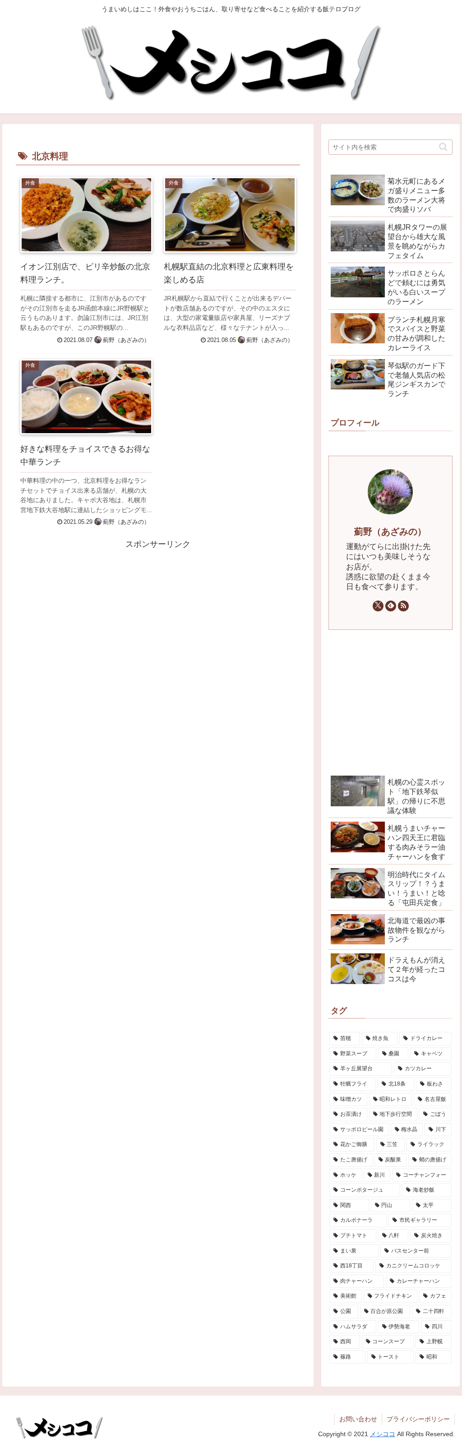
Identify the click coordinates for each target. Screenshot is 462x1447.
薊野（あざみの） (390, 531)
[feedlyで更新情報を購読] (390, 606)
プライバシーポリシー (418, 1419)
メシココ (382, 1434)
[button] (443, 147)
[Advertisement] (158, 615)
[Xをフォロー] (378, 606)
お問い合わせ (358, 1419)
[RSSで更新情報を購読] (403, 606)
